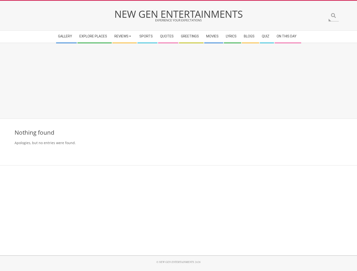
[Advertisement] (160, 81)
